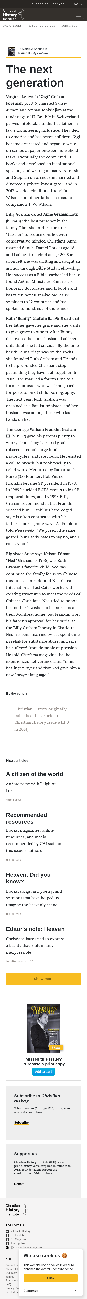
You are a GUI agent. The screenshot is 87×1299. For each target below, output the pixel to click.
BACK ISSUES (12, 25)
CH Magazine (18, 1239)
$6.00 (56, 1047)
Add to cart (43, 1072)
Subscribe (40, 4)
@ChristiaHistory (20, 1231)
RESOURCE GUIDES (41, 25)
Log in (77, 4)
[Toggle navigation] (78, 15)
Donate (59, 4)
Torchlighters (17, 1243)
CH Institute (17, 1235)
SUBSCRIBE (69, 25)
